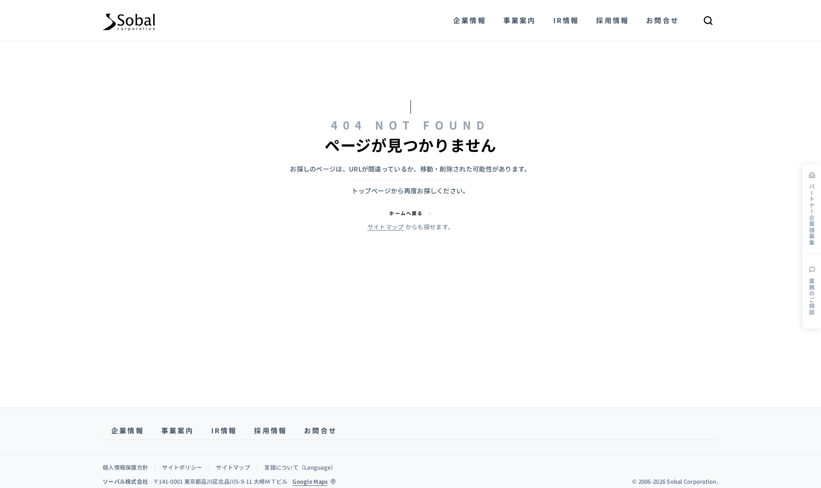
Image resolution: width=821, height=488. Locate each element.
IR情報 (224, 430)
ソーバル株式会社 (125, 481)
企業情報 (127, 430)
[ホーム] (129, 20)
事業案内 (177, 430)
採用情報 (270, 430)
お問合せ (320, 430)
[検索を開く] (708, 20)
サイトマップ (385, 226)
